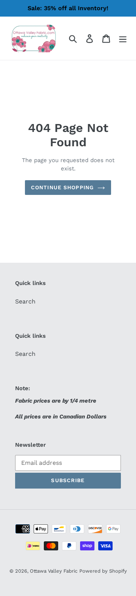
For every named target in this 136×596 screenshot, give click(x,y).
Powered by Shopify (103, 571)
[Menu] (122, 38)
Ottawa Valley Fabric (53, 571)
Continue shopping (62, 187)
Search (25, 301)
